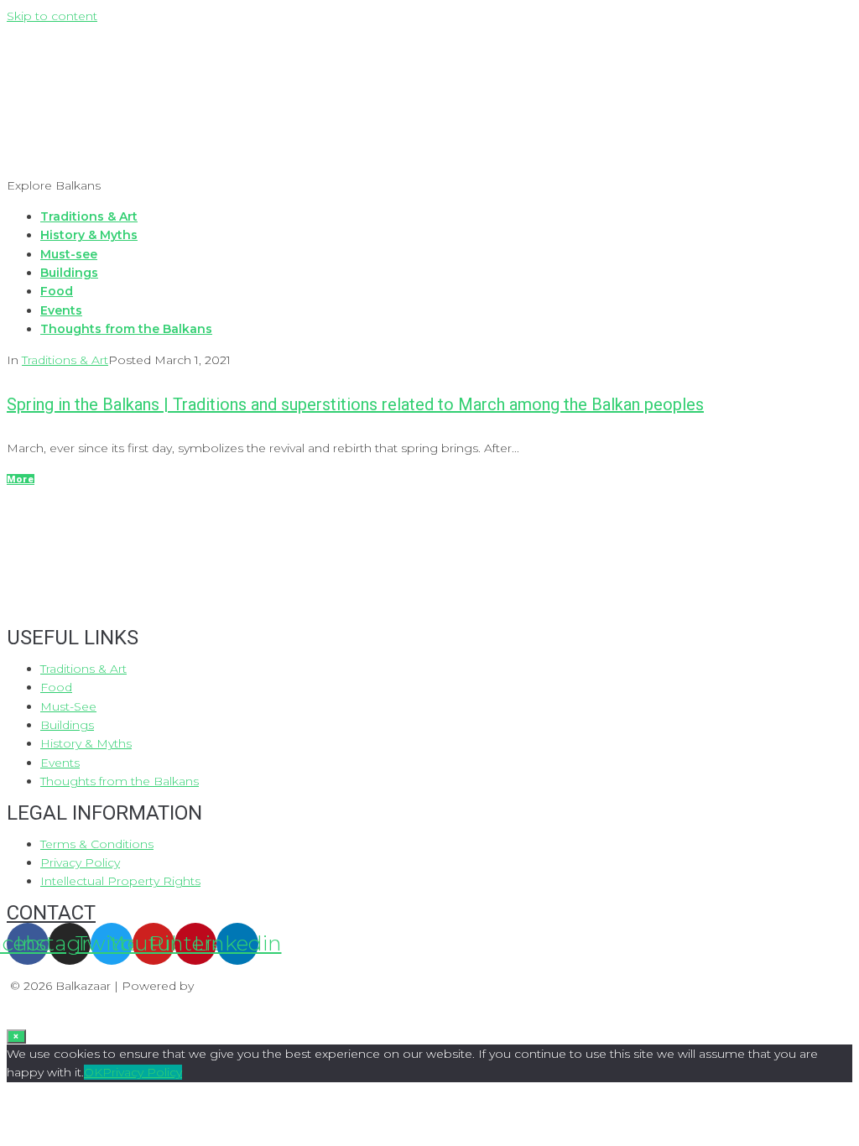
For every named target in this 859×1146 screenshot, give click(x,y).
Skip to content (52, 15)
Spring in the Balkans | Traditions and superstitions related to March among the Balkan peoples (355, 404)
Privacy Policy (142, 1072)
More (20, 479)
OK (93, 1072)
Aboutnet (228, 985)
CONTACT (51, 913)
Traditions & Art (65, 359)
